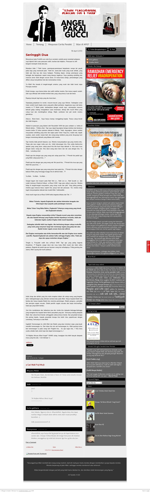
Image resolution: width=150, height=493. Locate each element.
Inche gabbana (33, 408)
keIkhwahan (117, 278)
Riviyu (98, 291)
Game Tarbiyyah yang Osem (98, 276)
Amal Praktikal (110, 268)
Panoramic (120, 284)
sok (97, 294)
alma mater (99, 268)
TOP (148, 490)
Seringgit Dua (37, 55)
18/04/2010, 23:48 (44, 371)
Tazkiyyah (40, 358)
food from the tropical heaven (115, 274)
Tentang (40, 44)
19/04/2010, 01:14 (36, 384)
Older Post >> (78, 447)
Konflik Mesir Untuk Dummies (104, 413)
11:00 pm (30, 356)
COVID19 (122, 272)
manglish (90, 284)
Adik (29, 384)
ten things (96, 300)
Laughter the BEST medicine (113, 280)
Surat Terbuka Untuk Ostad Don (105, 391)
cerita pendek (110, 272)
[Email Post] (32, 356)
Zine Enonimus (118, 300)
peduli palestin (91, 286)
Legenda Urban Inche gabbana (98, 282)
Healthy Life (113, 276)
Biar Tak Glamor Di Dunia (114, 270)
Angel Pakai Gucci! (75, 9)
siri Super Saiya (108, 291)
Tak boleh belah (106, 297)
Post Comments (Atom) (57, 450)
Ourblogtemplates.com (25, 490)
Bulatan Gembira (93, 272)
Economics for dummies (95, 274)
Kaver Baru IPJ (99, 424)
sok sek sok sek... (34, 358)
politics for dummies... (117, 289)
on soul (114, 284)
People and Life (95, 288)
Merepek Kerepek (103, 284)
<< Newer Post (29, 447)
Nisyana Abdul (33, 371)
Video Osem (108, 300)
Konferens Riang (93, 280)
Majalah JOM (119, 282)
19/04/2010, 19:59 (44, 408)
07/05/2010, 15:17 (42, 429)
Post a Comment (31, 442)
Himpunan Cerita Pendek (60, 44)
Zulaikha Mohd (93, 62)
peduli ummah (103, 286)
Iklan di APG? (82, 44)
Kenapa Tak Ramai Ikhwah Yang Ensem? (107, 402)
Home (29, 44)
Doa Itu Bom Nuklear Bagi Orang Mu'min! (108, 436)
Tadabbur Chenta (92, 297)
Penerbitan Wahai (117, 286)
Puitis (91, 291)
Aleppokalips (90, 268)
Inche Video (103, 278)
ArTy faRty (100, 270)
